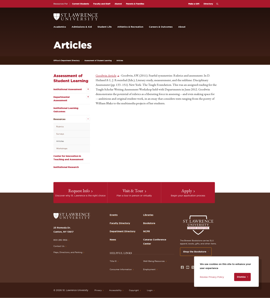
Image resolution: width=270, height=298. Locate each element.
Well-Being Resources (154, 261)
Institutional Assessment (67, 89)
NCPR (146, 231)
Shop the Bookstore (194, 251)
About (181, 27)
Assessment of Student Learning (98, 60)
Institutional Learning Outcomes (65, 110)
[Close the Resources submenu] (86, 119)
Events (114, 215)
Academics (59, 27)
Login (150, 290)
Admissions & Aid (82, 27)
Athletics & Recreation (130, 27)
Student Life (104, 27)
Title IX (113, 261)
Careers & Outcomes (161, 27)
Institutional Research (66, 167)
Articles (60, 141)
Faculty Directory (120, 223)
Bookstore (149, 223)
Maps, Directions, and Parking (67, 252)
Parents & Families (135, 4)
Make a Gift (193, 4)
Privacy (98, 290)
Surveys (60, 134)
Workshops (61, 148)
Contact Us (58, 246)
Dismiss (241, 277)
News (113, 239)
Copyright (134, 290)
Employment (149, 269)
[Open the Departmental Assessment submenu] (86, 97)
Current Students (80, 4)
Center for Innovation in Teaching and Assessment (68, 158)
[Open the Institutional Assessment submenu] (86, 89)
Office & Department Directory (66, 60)
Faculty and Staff (101, 4)
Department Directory (122, 231)
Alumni (118, 4)
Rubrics (60, 126)
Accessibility (115, 290)
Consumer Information (121, 269)
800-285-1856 (60, 240)
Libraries (148, 215)
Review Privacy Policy (212, 277)
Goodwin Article (106, 75)
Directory (208, 4)
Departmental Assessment (61, 99)
